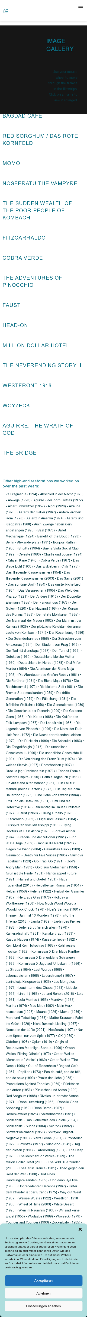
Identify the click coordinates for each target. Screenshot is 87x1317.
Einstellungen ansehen (43, 1306)
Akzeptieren (43, 1281)
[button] (80, 1229)
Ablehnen (43, 1293)
